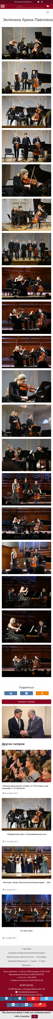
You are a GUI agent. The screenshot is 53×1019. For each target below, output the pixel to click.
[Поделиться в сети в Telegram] (26, 693)
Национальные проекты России (20, 957)
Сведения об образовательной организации (26, 953)
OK (34, 1016)
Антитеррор (41, 957)
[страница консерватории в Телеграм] (6, 999)
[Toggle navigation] (47, 12)
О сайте (42, 961)
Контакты (26, 965)
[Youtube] (33, 999)
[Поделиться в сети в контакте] (10, 693)
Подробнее (25, 1016)
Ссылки (33, 961)
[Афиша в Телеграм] (39, 1005)
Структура (26, 949)
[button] (5, 722)
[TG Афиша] (19, 999)
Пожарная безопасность (18, 961)
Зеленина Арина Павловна (28, 20)
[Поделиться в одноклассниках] (42, 693)
